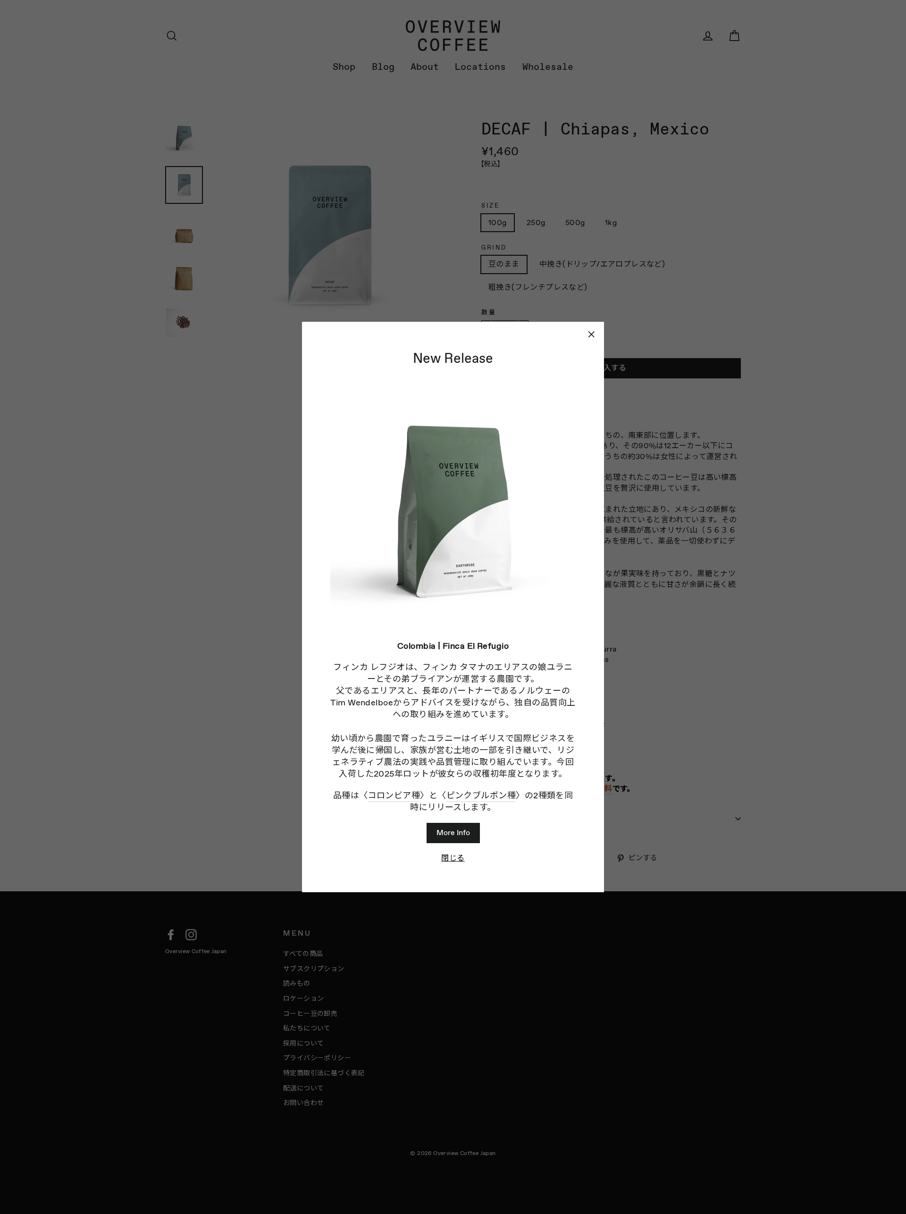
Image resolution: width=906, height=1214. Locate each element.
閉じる (452, 858)
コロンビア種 (394, 795)
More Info (453, 832)
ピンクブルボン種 (481, 795)
